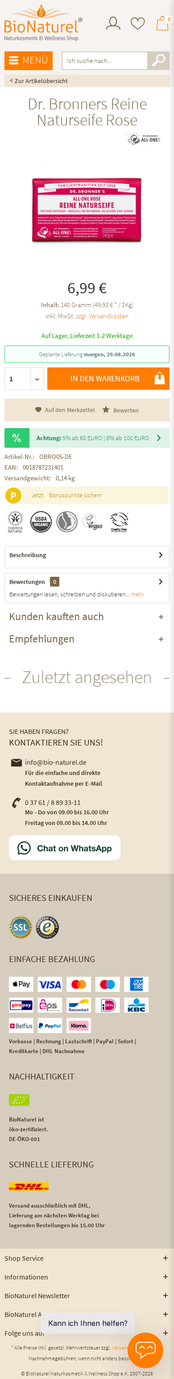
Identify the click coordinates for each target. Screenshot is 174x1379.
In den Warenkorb (105, 378)
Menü (35, 59)
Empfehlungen (42, 639)
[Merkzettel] (138, 24)
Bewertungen (27, 582)
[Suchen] (158, 60)
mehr (136, 594)
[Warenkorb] (162, 27)
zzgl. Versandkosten (102, 316)
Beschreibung (27, 555)
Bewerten (125, 410)
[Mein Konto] (113, 27)
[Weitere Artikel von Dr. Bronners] (144, 139)
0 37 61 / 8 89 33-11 (53, 802)
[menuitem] (113, 24)
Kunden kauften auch (56, 616)
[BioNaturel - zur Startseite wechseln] (43, 23)
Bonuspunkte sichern (75, 495)
